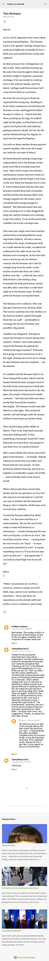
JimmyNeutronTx (20, 649)
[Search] (45, 4)
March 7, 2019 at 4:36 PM (30, 720)
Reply (14, 643)
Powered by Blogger (26, 957)
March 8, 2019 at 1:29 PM (22, 762)
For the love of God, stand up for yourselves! (20, 888)
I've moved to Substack (11, 931)
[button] (4, 22)
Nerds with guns (8, 845)
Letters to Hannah (15, 4)
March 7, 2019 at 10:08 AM (22, 629)
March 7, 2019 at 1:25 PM (22, 651)
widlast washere (20, 626)
